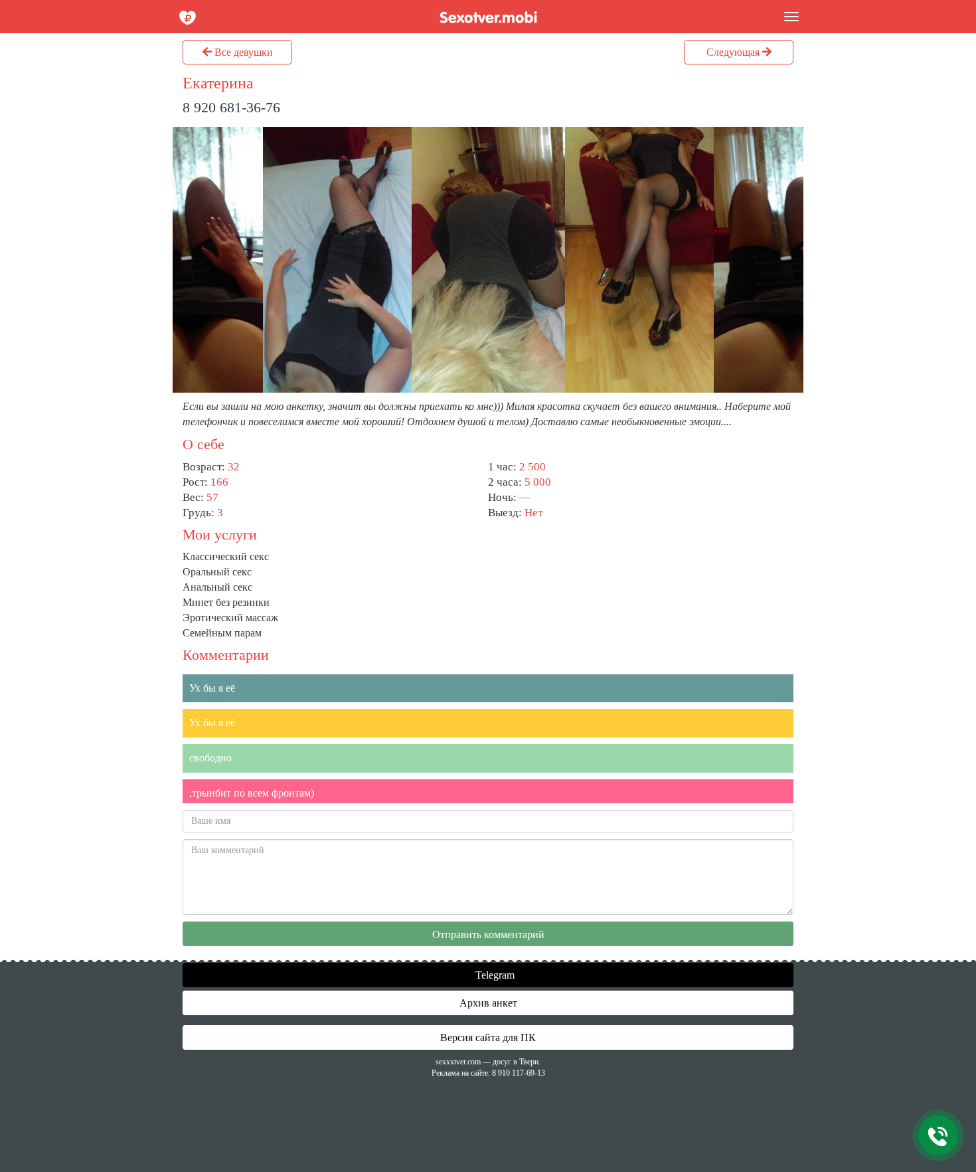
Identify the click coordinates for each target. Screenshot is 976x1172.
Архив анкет (488, 1003)
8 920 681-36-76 (231, 107)
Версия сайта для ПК (488, 1037)
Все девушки (242, 52)
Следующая (734, 52)
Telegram (494, 975)
